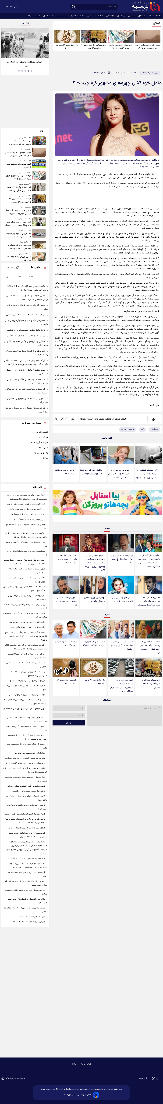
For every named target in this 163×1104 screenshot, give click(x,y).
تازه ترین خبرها (41, 453)
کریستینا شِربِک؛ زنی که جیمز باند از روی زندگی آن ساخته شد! (19, 189)
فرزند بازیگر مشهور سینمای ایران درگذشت (66, 643)
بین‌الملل (121, 16)
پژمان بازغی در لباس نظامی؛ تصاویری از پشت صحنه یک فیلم (67, 559)
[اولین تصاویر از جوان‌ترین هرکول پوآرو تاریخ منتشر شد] (121, 543)
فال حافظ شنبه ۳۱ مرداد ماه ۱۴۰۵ (67, 47)
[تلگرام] (62, 419)
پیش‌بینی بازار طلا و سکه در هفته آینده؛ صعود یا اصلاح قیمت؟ (19, 247)
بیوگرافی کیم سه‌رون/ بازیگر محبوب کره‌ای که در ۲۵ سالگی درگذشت (118, 474)
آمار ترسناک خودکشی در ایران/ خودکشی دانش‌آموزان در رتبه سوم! (146, 474)
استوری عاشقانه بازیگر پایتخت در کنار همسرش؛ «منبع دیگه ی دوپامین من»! (149, 647)
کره (142, 429)
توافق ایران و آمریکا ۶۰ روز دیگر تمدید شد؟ (25, 62)
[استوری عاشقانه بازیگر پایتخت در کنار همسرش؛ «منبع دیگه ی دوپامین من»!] (148, 629)
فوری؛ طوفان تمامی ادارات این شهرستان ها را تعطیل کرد (147, 47)
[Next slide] (45, 44)
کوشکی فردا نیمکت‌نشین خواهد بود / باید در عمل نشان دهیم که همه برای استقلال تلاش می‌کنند (20, 142)
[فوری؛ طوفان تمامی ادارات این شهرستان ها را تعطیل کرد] (147, 36)
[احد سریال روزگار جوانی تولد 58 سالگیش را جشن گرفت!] (121, 629)
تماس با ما (14, 6)
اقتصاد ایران (42, 432)
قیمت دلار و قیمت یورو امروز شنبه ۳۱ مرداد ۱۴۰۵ (120, 47)
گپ (157, 1078)
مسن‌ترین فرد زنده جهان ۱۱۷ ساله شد (19, 258)
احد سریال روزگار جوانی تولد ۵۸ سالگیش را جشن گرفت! (122, 645)
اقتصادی (142, 16)
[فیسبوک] (67, 419)
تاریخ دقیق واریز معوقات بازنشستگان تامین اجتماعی (24, 814)
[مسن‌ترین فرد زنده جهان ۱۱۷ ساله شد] (39, 257)
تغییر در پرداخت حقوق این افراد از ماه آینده (28, 514)
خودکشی (154, 429)
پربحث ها (9, 267)
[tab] (32, 71)
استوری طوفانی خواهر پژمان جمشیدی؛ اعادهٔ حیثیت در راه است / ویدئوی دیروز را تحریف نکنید (95, 563)
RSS (6, 6)
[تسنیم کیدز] (107, 503)
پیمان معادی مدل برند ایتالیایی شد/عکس (26, 336)
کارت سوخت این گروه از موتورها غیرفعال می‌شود (26, 786)
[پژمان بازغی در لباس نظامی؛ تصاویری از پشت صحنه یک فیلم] (66, 543)
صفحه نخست (155, 16)
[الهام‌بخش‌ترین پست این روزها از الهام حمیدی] (93, 585)
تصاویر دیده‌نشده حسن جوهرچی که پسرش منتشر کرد (66, 601)
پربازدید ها (36, 267)
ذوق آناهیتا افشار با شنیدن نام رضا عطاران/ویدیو (26, 504)
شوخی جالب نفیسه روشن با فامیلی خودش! (25, 315)
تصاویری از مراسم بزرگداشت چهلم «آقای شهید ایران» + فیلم (18, 223)
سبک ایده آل (42, 437)
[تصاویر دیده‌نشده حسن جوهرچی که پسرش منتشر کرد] (66, 585)
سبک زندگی (62, 16)
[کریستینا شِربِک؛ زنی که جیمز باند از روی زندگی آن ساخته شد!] (39, 187)
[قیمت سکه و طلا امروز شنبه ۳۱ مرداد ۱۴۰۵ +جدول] (93, 36)
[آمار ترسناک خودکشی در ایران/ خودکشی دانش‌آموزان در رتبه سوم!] (148, 455)
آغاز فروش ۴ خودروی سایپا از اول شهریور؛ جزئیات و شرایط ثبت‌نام (18, 235)
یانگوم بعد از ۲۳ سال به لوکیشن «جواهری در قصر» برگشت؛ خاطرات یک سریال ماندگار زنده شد (148, 561)
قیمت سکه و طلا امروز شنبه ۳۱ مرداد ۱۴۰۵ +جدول (93, 47)
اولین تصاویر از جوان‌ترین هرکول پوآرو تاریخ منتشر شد (122, 559)
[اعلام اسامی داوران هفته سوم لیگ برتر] (39, 164)
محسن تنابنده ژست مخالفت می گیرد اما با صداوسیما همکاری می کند (149, 601)
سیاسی (132, 16)
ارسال (68, 723)
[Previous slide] (4, 44)
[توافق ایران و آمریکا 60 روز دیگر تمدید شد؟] (25, 43)
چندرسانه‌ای (48, 16)
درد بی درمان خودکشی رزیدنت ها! (64, 472)
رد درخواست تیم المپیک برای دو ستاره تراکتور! (27, 509)
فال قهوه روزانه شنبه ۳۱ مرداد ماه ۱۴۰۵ (67, 682)
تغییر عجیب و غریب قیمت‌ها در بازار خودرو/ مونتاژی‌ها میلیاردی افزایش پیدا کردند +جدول (121, 686)
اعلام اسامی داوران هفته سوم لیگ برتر (18, 166)
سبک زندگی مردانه (39, 442)
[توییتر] (56, 419)
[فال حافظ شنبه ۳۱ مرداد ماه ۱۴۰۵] (66, 36)
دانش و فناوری (78, 16)
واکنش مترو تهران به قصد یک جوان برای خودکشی (91, 472)
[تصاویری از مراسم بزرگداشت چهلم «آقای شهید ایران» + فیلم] (39, 222)
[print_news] (72, 419)
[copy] (154, 419)
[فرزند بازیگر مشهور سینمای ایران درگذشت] (66, 629)
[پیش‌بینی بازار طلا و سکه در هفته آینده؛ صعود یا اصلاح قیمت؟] (39, 245)
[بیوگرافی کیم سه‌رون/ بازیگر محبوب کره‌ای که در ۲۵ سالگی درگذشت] (121, 455)
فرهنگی (100, 16)
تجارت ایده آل (41, 448)
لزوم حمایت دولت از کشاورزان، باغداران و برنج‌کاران (25, 758)
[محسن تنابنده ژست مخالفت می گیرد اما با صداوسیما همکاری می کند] (148, 585)
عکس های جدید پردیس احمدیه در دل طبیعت (122, 599)
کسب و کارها (34, 16)
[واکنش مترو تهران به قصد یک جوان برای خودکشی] (93, 455)
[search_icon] (73, 7)
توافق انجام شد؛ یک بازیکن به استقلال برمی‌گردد (25, 828)
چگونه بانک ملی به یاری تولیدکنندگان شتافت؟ (27, 627)
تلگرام (146, 1078)
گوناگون (156, 23)
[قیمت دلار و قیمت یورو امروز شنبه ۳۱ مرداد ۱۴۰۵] (120, 36)
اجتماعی (110, 16)
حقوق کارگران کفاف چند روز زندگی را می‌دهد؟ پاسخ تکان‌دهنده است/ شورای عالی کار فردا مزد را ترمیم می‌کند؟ (26, 636)
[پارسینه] (144, 6)
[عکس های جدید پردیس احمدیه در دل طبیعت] (121, 585)
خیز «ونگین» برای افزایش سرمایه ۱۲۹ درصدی (27, 680)
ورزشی (90, 16)
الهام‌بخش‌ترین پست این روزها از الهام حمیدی (94, 599)
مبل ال (45, 458)
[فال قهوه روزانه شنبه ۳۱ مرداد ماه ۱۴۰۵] (66, 667)
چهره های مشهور (127, 429)
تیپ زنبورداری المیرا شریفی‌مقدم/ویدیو (29, 519)
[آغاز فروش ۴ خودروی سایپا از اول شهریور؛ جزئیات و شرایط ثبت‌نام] (39, 234)
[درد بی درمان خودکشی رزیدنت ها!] (66, 455)
